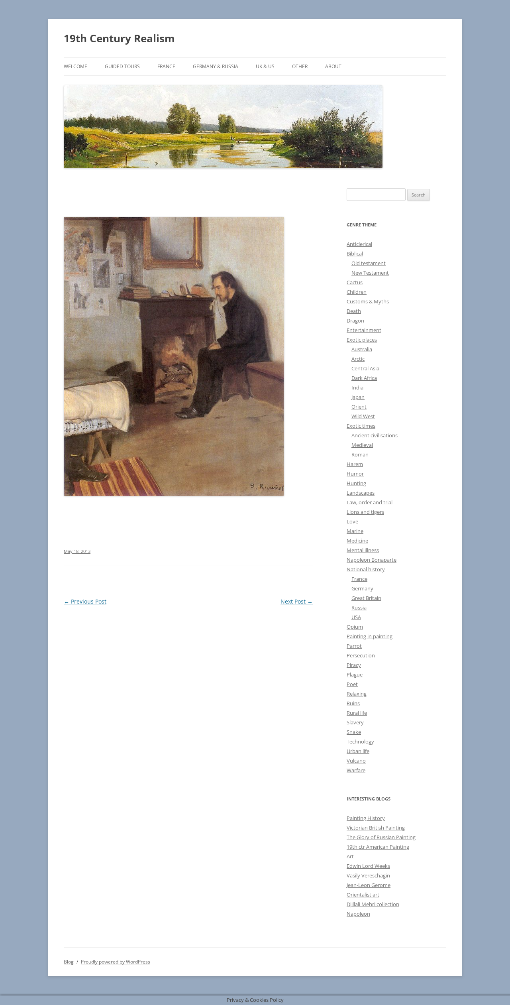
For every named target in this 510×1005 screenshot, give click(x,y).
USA (356, 617)
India (357, 387)
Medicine (357, 540)
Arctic (358, 358)
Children (357, 291)
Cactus (355, 282)
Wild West (363, 416)
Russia (359, 607)
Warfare (356, 770)
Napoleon (358, 913)
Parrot (354, 645)
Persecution (361, 655)
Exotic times (361, 425)
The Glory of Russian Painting (381, 837)
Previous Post (85, 601)
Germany (362, 588)
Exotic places (362, 339)
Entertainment (364, 330)
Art (350, 856)
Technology (360, 741)
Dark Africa (364, 378)
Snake (354, 732)
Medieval (362, 444)
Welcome (75, 66)
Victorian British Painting (376, 827)
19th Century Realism (119, 38)
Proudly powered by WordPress (115, 961)
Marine (355, 531)
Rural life (357, 712)
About (333, 66)
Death (354, 311)
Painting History (366, 818)
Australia (361, 349)
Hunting (356, 483)
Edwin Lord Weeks (368, 865)
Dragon (355, 320)
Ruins (353, 703)
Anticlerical (359, 244)
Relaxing (357, 693)
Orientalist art (363, 894)
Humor (355, 473)
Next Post (296, 601)
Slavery (355, 722)
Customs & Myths (368, 301)
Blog (69, 961)
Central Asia (365, 368)
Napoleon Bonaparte (371, 559)
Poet (352, 684)
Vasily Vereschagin (368, 875)
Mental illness (363, 550)
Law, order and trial (369, 502)
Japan (358, 397)
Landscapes (361, 492)
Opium (355, 626)
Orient (359, 406)
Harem (355, 464)
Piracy (354, 665)
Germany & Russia (215, 66)
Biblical (355, 253)
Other (300, 66)
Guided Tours (122, 66)
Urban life (358, 751)
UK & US (265, 66)
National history (366, 569)
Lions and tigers (365, 511)
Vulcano (356, 760)
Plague (355, 674)
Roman (360, 454)
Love (352, 521)
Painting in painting (369, 636)
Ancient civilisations (374, 435)
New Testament (370, 272)
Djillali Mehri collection (373, 904)
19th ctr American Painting (378, 846)
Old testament (368, 263)
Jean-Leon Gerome (368, 885)
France (166, 66)
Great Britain (366, 598)
